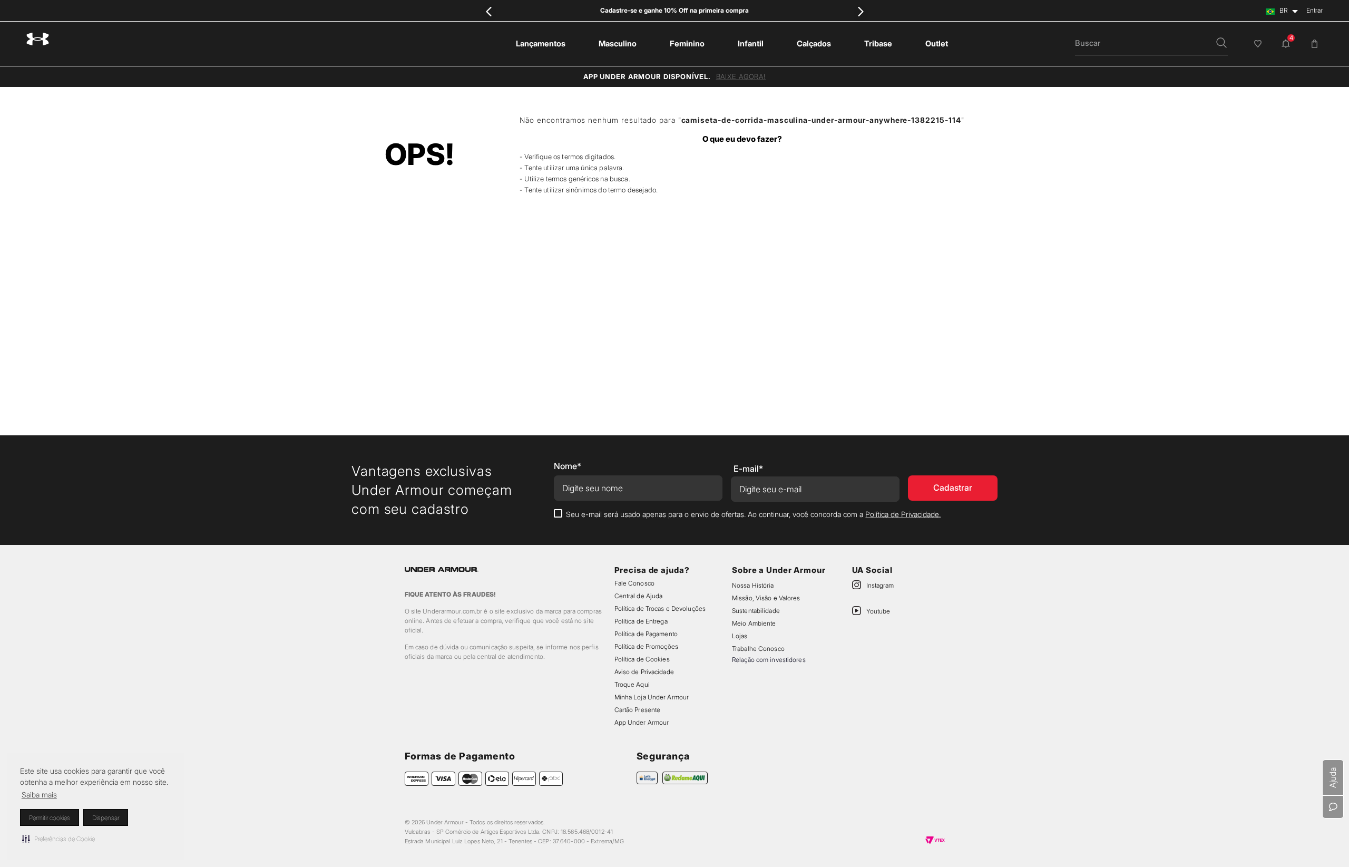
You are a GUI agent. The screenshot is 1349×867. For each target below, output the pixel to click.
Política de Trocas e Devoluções (660, 608)
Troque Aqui (632, 684)
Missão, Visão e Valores (766, 598)
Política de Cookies (642, 659)
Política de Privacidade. (903, 514)
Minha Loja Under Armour (651, 697)
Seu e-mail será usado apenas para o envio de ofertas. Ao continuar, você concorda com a (753, 514)
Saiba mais (39, 794)
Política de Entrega (641, 621)
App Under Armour (641, 722)
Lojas (740, 636)
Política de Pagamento (646, 634)
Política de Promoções (646, 646)
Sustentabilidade (756, 611)
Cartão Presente (637, 710)
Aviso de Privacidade (644, 672)
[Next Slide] (860, 11)
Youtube (878, 611)
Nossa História (753, 585)
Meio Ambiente (754, 623)
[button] (58, 838)
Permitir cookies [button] (49, 818)
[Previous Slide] (489, 11)
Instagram (880, 585)
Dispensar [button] (105, 818)
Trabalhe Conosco (758, 648)
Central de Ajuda (638, 596)
